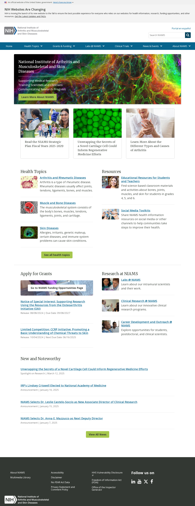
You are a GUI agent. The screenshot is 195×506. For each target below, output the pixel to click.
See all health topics (57, 255)
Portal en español (181, 28)
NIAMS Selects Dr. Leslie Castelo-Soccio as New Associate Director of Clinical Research (79, 402)
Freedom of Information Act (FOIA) (106, 481)
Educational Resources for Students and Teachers (145, 179)
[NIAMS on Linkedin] (133, 482)
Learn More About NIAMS (37, 97)
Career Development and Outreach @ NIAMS (146, 323)
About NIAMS (17, 472)
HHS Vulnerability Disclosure (107, 472)
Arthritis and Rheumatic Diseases (63, 178)
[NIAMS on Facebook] (151, 482)
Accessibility (57, 472)
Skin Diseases (49, 228)
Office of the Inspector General (104, 488)
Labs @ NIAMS (130, 280)
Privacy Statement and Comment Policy (63, 488)
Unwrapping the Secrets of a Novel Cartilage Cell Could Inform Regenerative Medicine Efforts (84, 369)
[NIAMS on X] (146, 483)
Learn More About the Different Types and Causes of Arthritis (149, 146)
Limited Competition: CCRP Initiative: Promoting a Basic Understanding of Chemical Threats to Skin (55, 331)
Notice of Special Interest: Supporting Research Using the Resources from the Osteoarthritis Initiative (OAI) (53, 305)
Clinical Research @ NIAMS (139, 301)
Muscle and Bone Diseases (58, 203)
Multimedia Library (20, 477)
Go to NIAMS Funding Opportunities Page (57, 288)
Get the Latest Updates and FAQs (30, 16)
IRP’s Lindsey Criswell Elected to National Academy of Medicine (63, 385)
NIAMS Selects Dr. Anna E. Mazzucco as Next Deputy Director (62, 418)
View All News (97, 434)
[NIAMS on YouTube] (139, 482)
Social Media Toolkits (135, 210)
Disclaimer (56, 477)
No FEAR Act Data (60, 482)
